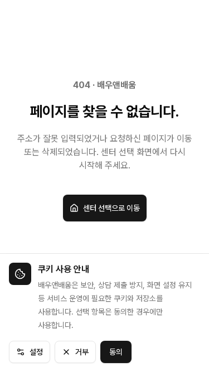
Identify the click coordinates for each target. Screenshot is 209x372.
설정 (36, 351)
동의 (116, 351)
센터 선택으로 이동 (111, 208)
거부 (82, 351)
